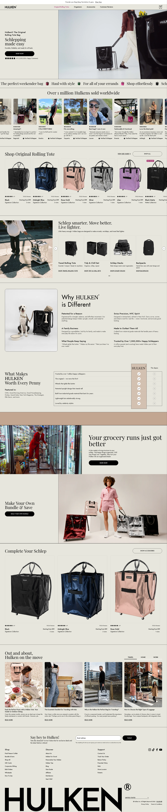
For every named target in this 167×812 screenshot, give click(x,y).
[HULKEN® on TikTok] (153, 749)
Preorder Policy (103, 763)
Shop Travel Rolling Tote (68, 271)
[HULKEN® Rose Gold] (74, 176)
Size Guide (49, 769)
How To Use (8, 776)
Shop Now (19, 54)
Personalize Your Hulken (53, 760)
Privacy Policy (145, 804)
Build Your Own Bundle (19, 514)
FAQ (99, 766)
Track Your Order (103, 757)
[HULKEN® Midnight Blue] (46, 176)
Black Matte (150, 200)
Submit (129, 738)
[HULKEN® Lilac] (130, 176)
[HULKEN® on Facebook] (157, 749)
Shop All (147, 154)
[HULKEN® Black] (18, 176)
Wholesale (8, 773)
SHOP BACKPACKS (142, 271)
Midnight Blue (38, 200)
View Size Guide (123, 154)
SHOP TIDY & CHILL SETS (92, 271)
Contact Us (101, 753)
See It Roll (49, 779)
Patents (100, 773)
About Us (49, 753)
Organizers (78, 7)
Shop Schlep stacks (117, 271)
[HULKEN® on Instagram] (149, 749)
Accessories (91, 7)
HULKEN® (159, 801)
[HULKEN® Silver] (102, 176)
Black (7, 200)
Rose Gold (65, 200)
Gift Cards (8, 763)
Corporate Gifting (11, 766)
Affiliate (48, 773)
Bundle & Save (9, 757)
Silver (91, 200)
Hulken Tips (49, 763)
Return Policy (102, 760)
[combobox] (137, 798)
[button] (56, 248)
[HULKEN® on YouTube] (160, 749)
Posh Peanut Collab (11, 753)
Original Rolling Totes (61, 7)
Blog (47, 766)
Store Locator (102, 769)
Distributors (49, 776)
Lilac (119, 200)
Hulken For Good (51, 757)
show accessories (147, 551)
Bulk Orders (8, 769)
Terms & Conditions (156, 804)
